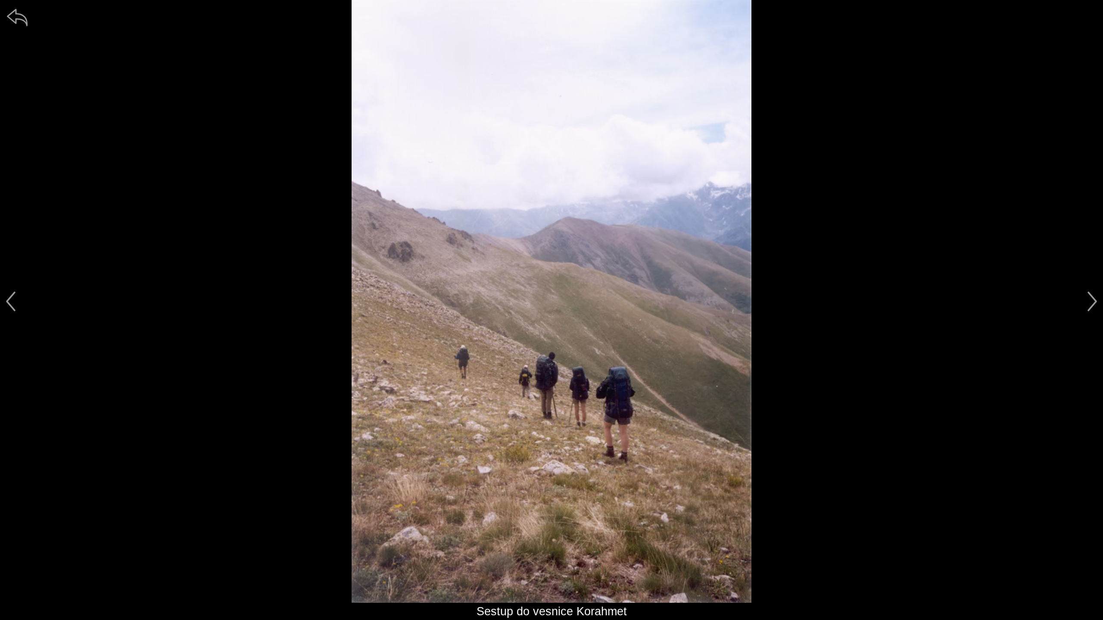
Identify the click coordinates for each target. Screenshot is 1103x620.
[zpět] (17, 17)
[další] (1092, 301)
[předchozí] (10, 301)
